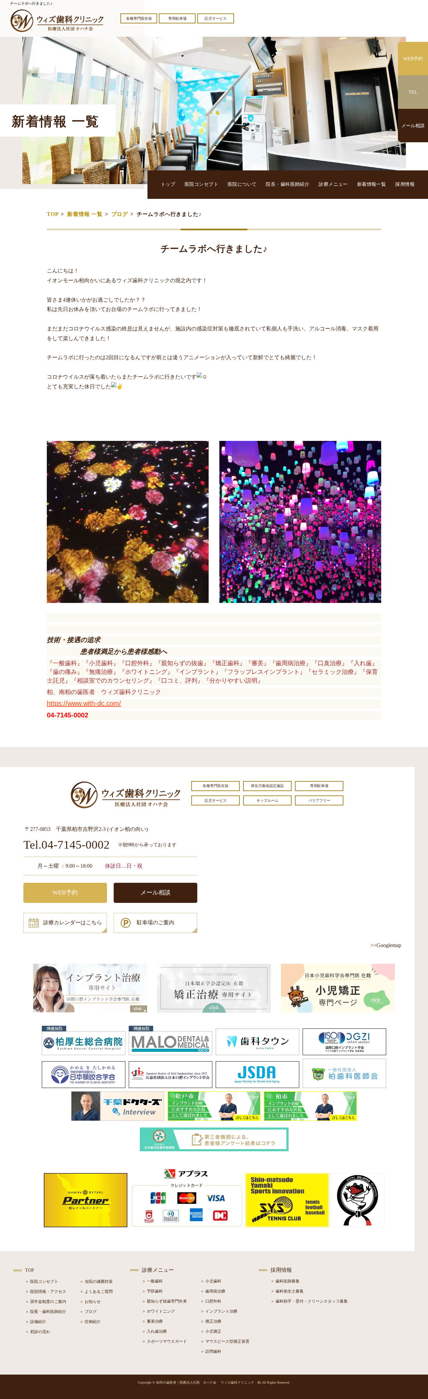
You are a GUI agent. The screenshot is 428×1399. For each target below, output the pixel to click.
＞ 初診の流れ (37, 1331)
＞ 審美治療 (152, 1321)
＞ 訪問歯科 (210, 1351)
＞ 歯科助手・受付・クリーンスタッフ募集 (309, 1301)
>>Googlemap (385, 945)
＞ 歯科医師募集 (285, 1281)
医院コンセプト (201, 184)
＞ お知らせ (90, 1301)
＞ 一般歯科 (152, 1281)
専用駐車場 (177, 18)
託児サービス (216, 18)
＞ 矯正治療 (210, 1321)
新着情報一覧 (371, 184)
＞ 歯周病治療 (212, 1291)
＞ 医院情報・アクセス (45, 1291)
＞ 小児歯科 (210, 1281)
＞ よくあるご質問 (96, 1291)
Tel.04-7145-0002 (66, 845)
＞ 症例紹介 (90, 1321)
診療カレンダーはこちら (72, 922)
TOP (53, 214)
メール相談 (155, 892)
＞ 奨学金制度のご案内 (45, 1301)
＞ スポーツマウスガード (164, 1341)
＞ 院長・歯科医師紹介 (45, 1311)
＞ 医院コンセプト (41, 1281)
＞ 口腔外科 (210, 1301)
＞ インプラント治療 (218, 1311)
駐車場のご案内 (155, 922)
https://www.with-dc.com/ (84, 703)
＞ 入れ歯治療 (154, 1331)
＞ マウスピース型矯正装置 (224, 1341)
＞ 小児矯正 (210, 1331)
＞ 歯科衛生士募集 (287, 1291)
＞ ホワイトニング (158, 1311)
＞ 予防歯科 (152, 1291)
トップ (168, 184)
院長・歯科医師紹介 (287, 184)
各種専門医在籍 (139, 18)
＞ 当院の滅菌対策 (96, 1281)
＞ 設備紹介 (35, 1321)
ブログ (119, 214)
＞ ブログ (88, 1311)
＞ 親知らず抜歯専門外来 (164, 1301)
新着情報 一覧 (85, 214)
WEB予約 (65, 892)
